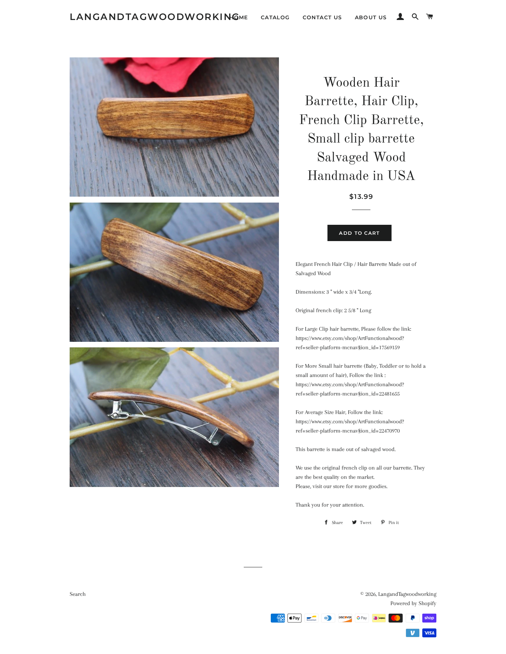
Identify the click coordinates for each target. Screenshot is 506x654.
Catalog (275, 17)
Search (78, 594)
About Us (371, 17)
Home (238, 17)
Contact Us (322, 17)
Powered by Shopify (413, 603)
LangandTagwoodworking (155, 16)
